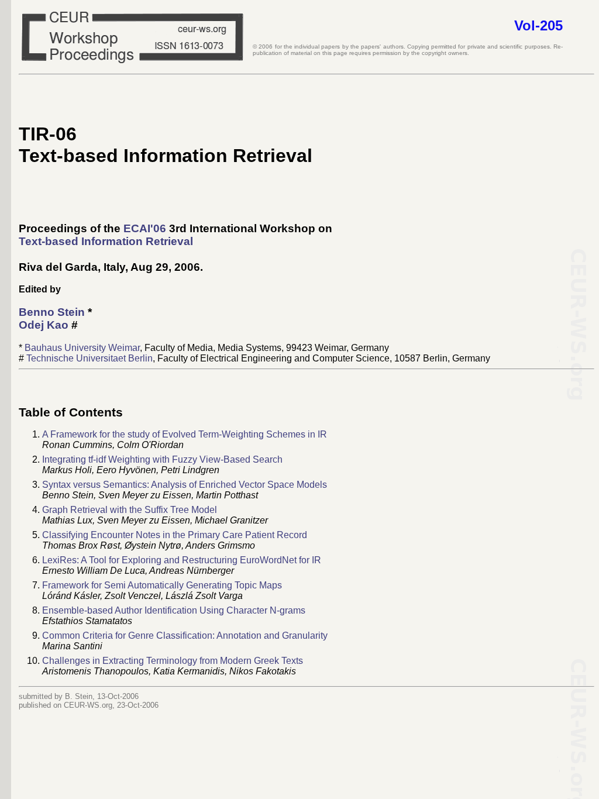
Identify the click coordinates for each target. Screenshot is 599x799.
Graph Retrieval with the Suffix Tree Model (129, 510)
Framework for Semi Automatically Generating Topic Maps (162, 585)
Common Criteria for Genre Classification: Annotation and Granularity (185, 635)
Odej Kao (43, 325)
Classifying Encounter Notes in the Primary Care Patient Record (174, 535)
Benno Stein (52, 312)
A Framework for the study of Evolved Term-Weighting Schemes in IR (184, 434)
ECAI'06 (144, 228)
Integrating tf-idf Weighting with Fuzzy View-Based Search (162, 459)
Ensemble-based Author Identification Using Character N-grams (173, 610)
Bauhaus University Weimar (82, 348)
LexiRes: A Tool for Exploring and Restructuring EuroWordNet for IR (181, 560)
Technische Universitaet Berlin (89, 358)
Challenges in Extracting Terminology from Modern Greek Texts (172, 661)
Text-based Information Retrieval (106, 241)
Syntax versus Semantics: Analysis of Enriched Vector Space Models (184, 485)
